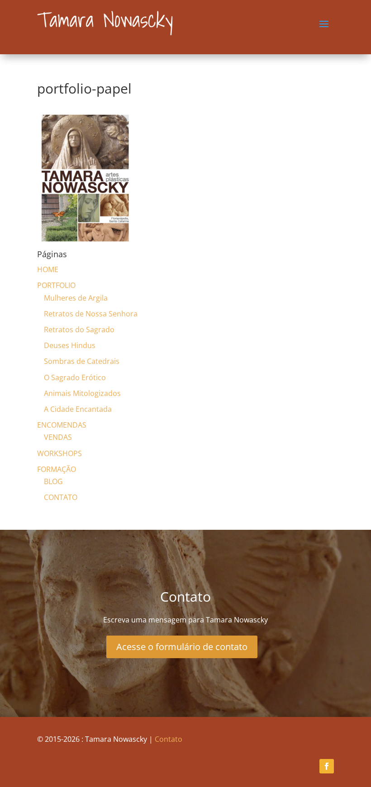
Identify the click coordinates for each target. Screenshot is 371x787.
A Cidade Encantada (78, 409)
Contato (168, 739)
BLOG (53, 481)
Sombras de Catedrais (81, 361)
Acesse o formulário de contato (181, 647)
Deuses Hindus (69, 345)
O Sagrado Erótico (75, 377)
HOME (47, 269)
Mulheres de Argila (76, 298)
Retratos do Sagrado (79, 330)
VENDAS (58, 437)
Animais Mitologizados (82, 393)
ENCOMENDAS (61, 425)
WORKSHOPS (59, 453)
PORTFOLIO (56, 285)
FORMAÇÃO (56, 469)
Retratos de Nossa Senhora (91, 314)
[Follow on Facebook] (326, 766)
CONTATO (60, 497)
